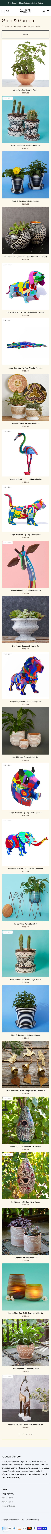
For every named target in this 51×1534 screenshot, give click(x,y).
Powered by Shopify (32, 1519)
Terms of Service (8, 1506)
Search (4, 1490)
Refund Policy (7, 1498)
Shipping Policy (8, 1494)
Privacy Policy (7, 1502)
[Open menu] (2, 11)
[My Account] (42, 11)
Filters (25, 34)
